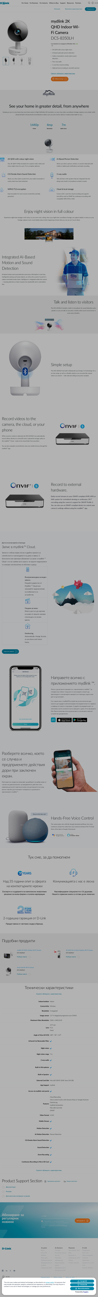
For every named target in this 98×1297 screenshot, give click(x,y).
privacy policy (50, 1282)
